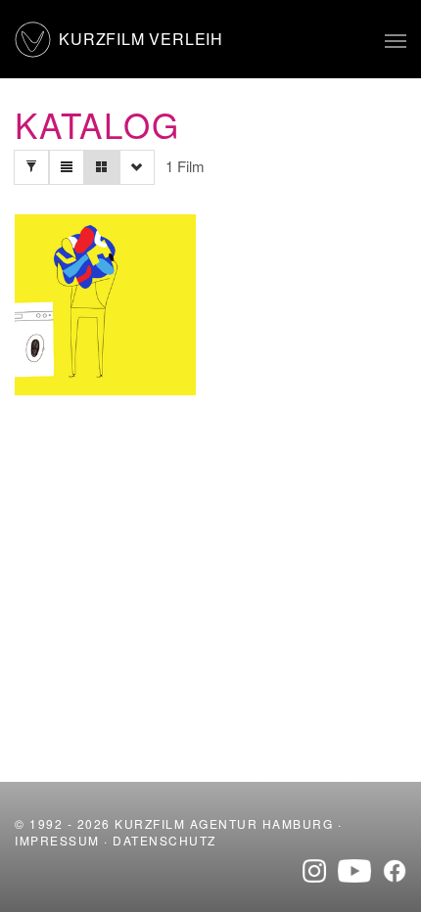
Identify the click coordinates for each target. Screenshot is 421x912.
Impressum (57, 840)
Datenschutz (164, 840)
